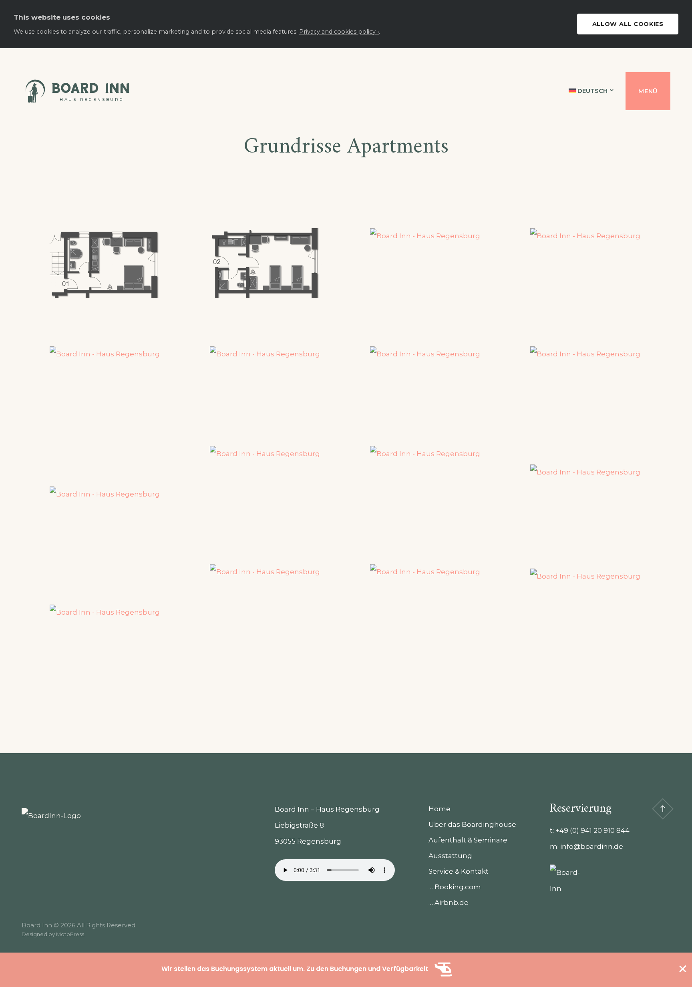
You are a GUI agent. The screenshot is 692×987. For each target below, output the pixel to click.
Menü (648, 91)
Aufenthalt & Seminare (467, 840)
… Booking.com (454, 887)
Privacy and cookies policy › (339, 31)
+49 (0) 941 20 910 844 (592, 830)
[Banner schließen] (683, 969)
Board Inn (91, 88)
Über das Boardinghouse (472, 824)
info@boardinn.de (591, 846)
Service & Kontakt (458, 871)
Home (439, 809)
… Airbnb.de (448, 903)
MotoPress (70, 934)
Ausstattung (450, 856)
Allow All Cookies (628, 24)
